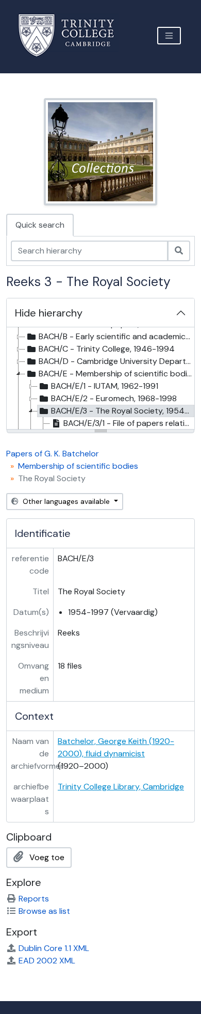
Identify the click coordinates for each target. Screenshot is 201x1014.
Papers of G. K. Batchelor (52, 453)
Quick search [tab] (39, 224)
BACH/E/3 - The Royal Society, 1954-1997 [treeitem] (122, 410)
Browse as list (44, 911)
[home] (72, 35)
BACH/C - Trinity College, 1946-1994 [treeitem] (107, 348)
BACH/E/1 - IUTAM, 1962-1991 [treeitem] (104, 386)
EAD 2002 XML (47, 960)
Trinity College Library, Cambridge (121, 786)
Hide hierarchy (48, 313)
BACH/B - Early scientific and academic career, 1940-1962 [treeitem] (116, 336)
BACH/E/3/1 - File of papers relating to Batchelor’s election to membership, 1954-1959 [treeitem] (129, 423)
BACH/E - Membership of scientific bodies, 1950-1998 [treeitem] (116, 373)
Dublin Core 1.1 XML (54, 948)
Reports (34, 898)
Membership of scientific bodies (78, 466)
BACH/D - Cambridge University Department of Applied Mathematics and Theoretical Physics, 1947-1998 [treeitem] (116, 361)
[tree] (100, 379)
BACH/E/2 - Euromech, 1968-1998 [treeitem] (114, 398)
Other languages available (66, 501)
